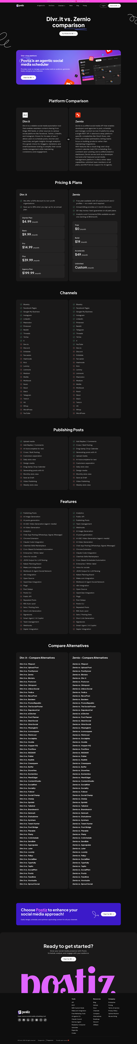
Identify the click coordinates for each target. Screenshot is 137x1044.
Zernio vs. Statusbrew (82, 816)
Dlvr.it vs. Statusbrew (29, 816)
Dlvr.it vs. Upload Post (29, 667)
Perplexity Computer (78, 1025)
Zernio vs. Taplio (79, 866)
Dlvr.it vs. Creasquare (29, 763)
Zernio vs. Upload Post (82, 667)
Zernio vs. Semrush (80, 813)
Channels (96, 1011)
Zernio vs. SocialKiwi (81, 784)
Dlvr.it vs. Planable (27, 831)
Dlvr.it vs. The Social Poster (31, 706)
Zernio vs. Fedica (80, 692)
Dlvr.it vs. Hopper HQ (29, 745)
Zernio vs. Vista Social (82, 724)
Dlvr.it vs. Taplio (26, 866)
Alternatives (97, 1016)
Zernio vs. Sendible (80, 841)
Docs (95, 1008)
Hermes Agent (76, 1022)
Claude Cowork (77, 1019)
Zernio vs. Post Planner (82, 717)
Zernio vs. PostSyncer (82, 671)
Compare (96, 1014)
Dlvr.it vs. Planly (26, 834)
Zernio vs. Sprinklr (80, 802)
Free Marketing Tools (78, 1014)
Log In (104, 5)
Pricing (85, 5)
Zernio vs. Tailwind (80, 806)
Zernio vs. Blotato (80, 674)
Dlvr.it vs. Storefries (28, 770)
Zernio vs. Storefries (81, 770)
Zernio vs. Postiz (79, 873)
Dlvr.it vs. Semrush (27, 813)
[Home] (20, 5)
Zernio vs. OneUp (80, 799)
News (71, 5)
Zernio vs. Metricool (81, 735)
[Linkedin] (28, 1020)
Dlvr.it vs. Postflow (28, 749)
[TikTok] (45, 1020)
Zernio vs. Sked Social (82, 721)
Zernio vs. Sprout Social (83, 884)
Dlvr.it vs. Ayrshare (28, 820)
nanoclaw (75, 1027)
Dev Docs (51, 5)
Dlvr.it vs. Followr (27, 792)
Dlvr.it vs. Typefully (28, 863)
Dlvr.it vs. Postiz (26, 873)
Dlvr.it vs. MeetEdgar (29, 777)
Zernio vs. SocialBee (81, 859)
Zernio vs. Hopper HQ (82, 745)
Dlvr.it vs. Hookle (27, 742)
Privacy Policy (112, 1011)
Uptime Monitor (113, 1014)
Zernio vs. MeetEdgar (82, 777)
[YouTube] (36, 1020)
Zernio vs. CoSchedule (82, 838)
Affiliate (95, 1025)
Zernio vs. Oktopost (81, 685)
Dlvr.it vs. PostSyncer (29, 671)
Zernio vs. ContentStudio (83, 781)
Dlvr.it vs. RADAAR (28, 753)
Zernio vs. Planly (79, 834)
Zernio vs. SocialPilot (81, 870)
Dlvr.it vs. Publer (27, 756)
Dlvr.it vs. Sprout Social (30, 884)
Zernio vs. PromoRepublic (83, 703)
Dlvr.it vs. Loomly (27, 852)
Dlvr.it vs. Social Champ (30, 795)
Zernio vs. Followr (80, 792)
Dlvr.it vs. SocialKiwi (28, 784)
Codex (74, 1033)
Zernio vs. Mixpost (80, 664)
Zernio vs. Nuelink (80, 760)
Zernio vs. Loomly (80, 852)
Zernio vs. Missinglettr (82, 728)
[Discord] (24, 1020)
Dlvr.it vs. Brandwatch (29, 809)
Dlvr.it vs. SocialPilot (28, 870)
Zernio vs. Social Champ (83, 795)
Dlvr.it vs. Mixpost (27, 664)
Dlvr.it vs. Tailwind (27, 806)
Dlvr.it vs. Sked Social (29, 721)
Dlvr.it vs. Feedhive (28, 877)
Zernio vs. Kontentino (82, 774)
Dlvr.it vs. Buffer (26, 767)
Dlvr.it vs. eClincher (28, 713)
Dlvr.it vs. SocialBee (28, 859)
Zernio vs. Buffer (79, 767)
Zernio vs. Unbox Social (82, 689)
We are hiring (112, 1016)
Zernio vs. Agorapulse (82, 845)
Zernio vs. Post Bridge (82, 827)
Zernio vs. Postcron (81, 682)
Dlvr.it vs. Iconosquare (29, 731)
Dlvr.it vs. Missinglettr (29, 728)
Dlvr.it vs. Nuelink (27, 760)
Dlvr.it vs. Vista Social (29, 724)
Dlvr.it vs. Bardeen (27, 699)
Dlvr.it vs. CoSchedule (29, 838)
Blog (78, 5)
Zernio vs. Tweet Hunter (83, 823)
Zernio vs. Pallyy (79, 855)
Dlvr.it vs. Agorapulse (29, 845)
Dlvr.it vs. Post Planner (29, 717)
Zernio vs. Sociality (81, 788)
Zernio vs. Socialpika (81, 738)
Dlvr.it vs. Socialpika (28, 738)
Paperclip (75, 1030)
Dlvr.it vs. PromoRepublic (30, 703)
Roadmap (96, 1019)
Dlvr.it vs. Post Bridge (29, 827)
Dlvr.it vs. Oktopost (28, 685)
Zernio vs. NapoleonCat (83, 710)
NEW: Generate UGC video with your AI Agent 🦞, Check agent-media (68, 1)
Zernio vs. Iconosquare (82, 731)
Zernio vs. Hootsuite (81, 880)
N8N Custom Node (78, 1008)
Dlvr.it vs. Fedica (27, 692)
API (73, 1002)
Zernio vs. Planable (80, 831)
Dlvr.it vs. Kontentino (29, 774)
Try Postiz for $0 (67, 34)
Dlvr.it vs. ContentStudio (30, 781)
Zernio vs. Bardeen (80, 699)
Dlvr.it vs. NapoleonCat (30, 710)
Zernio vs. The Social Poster (84, 706)
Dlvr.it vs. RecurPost (28, 696)
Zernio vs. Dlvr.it (79, 678)
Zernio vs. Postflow (81, 749)
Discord (95, 1022)
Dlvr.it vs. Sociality (28, 788)
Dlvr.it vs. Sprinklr (27, 802)
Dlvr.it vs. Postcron (28, 682)
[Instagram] (41, 1020)
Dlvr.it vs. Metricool (28, 735)
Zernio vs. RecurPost (81, 696)
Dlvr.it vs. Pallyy (26, 855)
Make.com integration (79, 1011)
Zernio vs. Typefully (81, 863)
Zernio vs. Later (79, 848)
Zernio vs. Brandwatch (82, 809)
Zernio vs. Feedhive (81, 877)
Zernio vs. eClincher (81, 713)
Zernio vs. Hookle (80, 742)
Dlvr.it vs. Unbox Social (29, 689)
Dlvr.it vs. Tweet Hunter (30, 823)
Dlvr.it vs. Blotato (27, 678)
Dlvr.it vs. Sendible (27, 841)
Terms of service (113, 1008)
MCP (73, 1005)
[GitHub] (19, 1020)
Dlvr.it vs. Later (26, 848)
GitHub (95, 1005)
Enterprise (111, 1002)
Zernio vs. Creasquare (82, 763)
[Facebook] (32, 1020)
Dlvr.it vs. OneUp (27, 799)
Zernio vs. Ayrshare (81, 820)
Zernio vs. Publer (80, 756)
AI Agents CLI (41, 5)
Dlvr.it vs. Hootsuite (28, 880)
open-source (63, 1040)
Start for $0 (113, 5)
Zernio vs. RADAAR (81, 753)
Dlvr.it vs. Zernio (26, 674)
